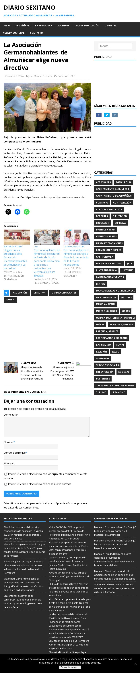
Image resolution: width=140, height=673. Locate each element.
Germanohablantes (64, 292)
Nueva (10, 299)
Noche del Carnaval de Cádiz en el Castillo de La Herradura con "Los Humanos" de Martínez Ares (68, 618)
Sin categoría (104, 371)
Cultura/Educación (87, 25)
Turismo (101, 392)
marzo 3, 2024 (16, 76)
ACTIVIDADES (103, 182)
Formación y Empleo (109, 250)
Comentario (11, 414)
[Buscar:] (115, 46)
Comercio (102, 202)
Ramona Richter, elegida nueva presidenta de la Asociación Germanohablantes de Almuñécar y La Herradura (15, 257)
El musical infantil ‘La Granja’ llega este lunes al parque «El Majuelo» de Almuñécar (115, 530)
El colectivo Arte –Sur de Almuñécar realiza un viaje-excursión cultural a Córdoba (114, 588)
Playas (120, 344)
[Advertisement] (47, 332)
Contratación (122, 202)
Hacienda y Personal (109, 263)
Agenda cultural (13, 32)
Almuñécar (23, 25)
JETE (129, 263)
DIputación (120, 216)
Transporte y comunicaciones (115, 385)
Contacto (36, 32)
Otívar (100, 324)
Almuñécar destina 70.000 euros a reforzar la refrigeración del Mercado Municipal (69, 576)
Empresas (120, 222)
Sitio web (9, 463)
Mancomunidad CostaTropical (115, 290)
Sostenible (103, 378)
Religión (101, 351)
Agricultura (123, 182)
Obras (126, 311)
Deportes (110, 25)
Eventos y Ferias (106, 236)
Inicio (6, 25)
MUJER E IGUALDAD (106, 311)
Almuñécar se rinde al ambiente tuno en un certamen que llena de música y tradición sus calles (114, 574)
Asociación (20, 292)
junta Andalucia (106, 270)
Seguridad (102, 358)
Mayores (126, 297)
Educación (102, 222)
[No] (135, 664)
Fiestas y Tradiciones (109, 243)
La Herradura (43, 25)
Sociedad (63, 25)
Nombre (8, 442)
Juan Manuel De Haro (40, 76)
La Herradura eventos (110, 277)
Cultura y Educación (109, 209)
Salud (115, 351)
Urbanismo (118, 392)
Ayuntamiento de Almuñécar (114, 195)
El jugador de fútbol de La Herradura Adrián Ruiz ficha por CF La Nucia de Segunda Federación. (69, 644)
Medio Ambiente (106, 304)
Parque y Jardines (107, 331)
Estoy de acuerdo (70, 667)
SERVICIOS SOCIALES (107, 365)
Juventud (127, 270)
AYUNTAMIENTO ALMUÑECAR (112, 189)
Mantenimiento (106, 297)
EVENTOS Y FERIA (105, 229)
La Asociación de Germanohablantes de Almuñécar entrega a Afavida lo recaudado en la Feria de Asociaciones (77, 255)
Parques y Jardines (121, 324)
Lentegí (101, 283)
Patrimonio (103, 344)
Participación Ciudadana (111, 338)
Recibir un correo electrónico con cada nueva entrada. (40, 484)
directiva (39, 292)
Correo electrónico (15, 452)
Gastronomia (104, 256)
